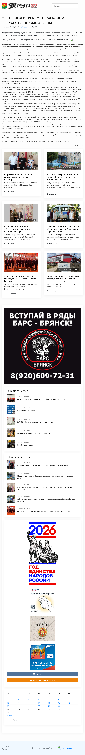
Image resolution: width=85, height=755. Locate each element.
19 (29, 706)
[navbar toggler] (81, 5)
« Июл (9, 716)
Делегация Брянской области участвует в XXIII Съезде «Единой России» (20, 279)
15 (59, 703)
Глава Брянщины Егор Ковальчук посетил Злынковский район (63, 277)
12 (29, 703)
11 (18, 703)
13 (39, 703)
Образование (26, 27)
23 (69, 706)
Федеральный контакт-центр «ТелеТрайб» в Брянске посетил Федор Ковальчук (19, 229)
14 (49, 703)
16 (69, 703)
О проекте (36, 748)
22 (59, 706)
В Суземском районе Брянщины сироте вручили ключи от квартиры (19, 177)
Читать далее (10, 191)
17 (8, 706)
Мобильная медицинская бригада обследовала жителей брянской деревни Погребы (63, 229)
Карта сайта (47, 748)
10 (8, 703)
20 (39, 706)
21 (49, 706)
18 (18, 706)
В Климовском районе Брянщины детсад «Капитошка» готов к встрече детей (63, 177)
